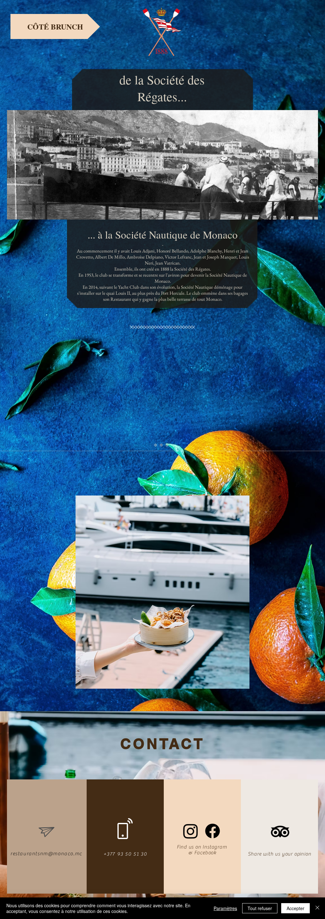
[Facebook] (212, 831)
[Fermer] (317, 908)
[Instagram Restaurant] (190, 831)
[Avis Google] (280, 831)
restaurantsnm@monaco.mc (46, 854)
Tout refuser (260, 908)
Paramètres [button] (225, 908)
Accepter (295, 908)
